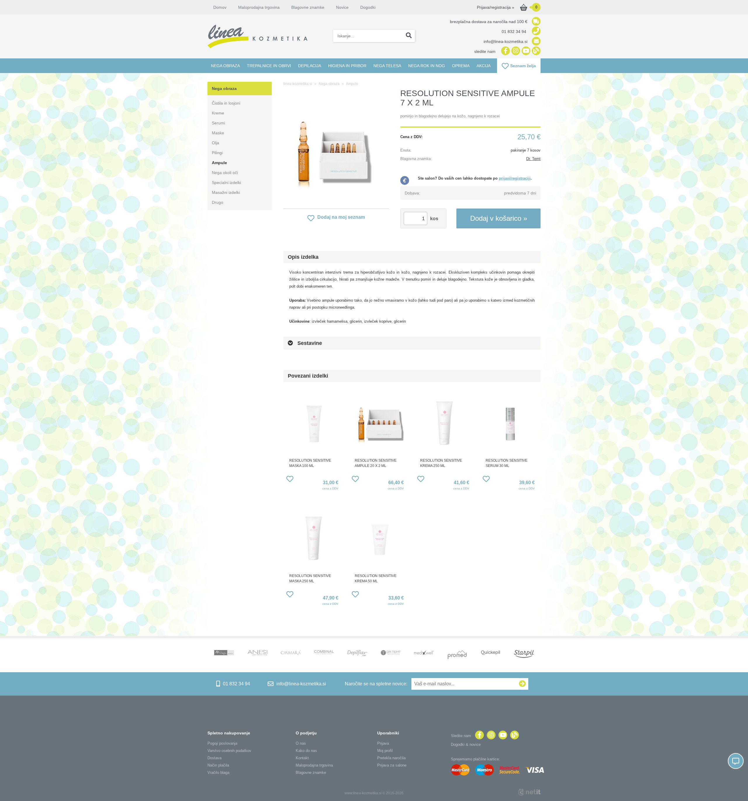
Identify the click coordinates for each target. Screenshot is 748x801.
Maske (218, 133)
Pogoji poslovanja (222, 743)
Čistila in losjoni (226, 103)
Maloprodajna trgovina (259, 7)
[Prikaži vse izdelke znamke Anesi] (257, 653)
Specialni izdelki (226, 182)
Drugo (217, 202)
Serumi (218, 123)
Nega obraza (225, 65)
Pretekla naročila (391, 758)
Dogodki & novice (466, 744)
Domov (219, 7)
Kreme (218, 113)
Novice (342, 7)
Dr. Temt (533, 159)
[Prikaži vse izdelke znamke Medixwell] (424, 653)
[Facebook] (505, 51)
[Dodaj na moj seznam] (289, 479)
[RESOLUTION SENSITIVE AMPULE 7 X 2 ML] (336, 150)
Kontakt (302, 758)
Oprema (461, 65)
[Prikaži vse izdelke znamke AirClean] (224, 653)
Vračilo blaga (218, 772)
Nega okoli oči (225, 172)
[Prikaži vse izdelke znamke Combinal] (324, 653)
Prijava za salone (391, 765)
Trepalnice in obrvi (269, 65)
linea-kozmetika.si (297, 84)
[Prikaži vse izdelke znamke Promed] (457, 655)
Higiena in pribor (347, 65)
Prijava (383, 743)
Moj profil (385, 750)
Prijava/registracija (495, 7)
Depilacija (309, 65)
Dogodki (367, 7)
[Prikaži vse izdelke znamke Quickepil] (491, 653)
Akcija (484, 65)
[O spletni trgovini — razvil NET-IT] (529, 792)
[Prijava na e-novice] (522, 684)
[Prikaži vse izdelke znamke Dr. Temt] (391, 653)
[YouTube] (525, 51)
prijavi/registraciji (515, 178)
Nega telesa (387, 65)
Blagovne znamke (311, 772)
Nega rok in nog (426, 65)
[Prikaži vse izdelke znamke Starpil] (524, 654)
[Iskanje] (409, 36)
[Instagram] (515, 51)
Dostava (214, 758)
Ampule (219, 162)
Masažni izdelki (226, 192)
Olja (215, 142)
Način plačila (218, 765)
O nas (301, 743)
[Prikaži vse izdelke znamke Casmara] (291, 653)
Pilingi (217, 152)
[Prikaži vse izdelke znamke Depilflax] (357, 654)
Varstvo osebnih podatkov (229, 750)
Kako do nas (306, 750)
